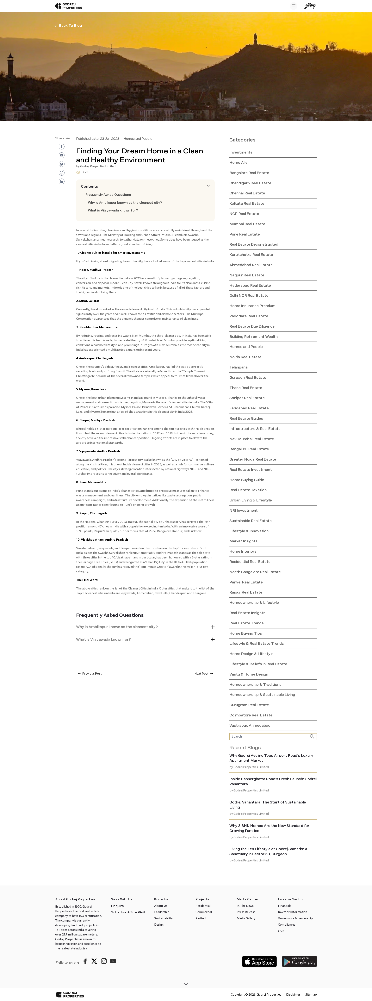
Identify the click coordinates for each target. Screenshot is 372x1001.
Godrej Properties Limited (97, 166)
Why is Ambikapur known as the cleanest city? (125, 202)
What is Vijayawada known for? (113, 210)
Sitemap (311, 994)
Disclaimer (293, 994)
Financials (284, 905)
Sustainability (163, 918)
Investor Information (292, 912)
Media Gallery (246, 918)
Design (159, 924)
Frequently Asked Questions (108, 194)
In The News (245, 905)
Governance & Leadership (295, 918)
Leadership (161, 912)
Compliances (286, 924)
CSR (281, 931)
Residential (202, 905)
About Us (160, 905)
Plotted (200, 918)
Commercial (203, 912)
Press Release (246, 912)
